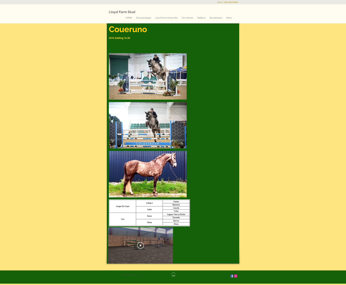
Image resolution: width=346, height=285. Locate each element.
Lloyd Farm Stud (122, 12)
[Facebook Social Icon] (231, 276)
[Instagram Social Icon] (235, 276)
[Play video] (140, 245)
